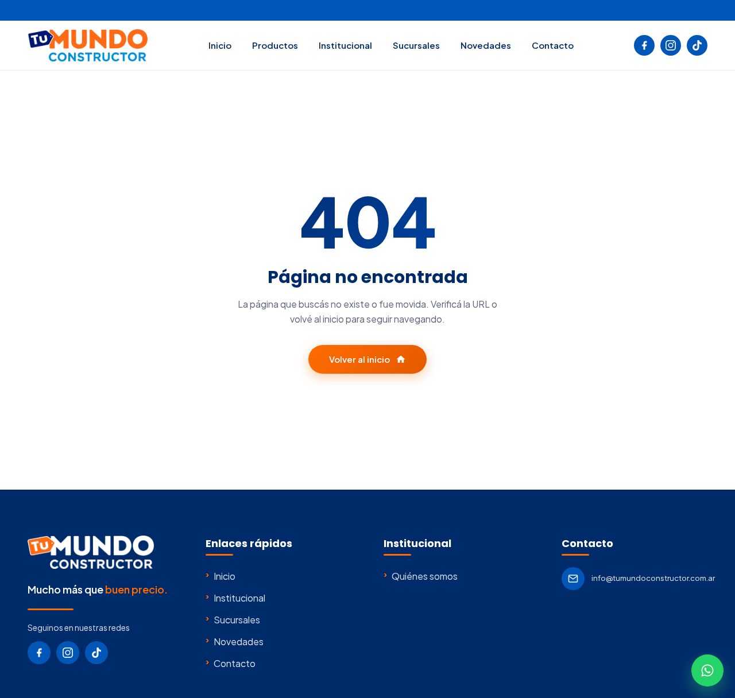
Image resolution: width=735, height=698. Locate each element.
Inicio (219, 45)
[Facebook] (644, 45)
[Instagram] (670, 45)
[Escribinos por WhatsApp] (707, 670)
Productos (275, 45)
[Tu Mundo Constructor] (88, 45)
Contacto (553, 45)
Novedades (486, 45)
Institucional (345, 45)
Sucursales (416, 45)
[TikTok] (697, 45)
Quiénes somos (421, 575)
